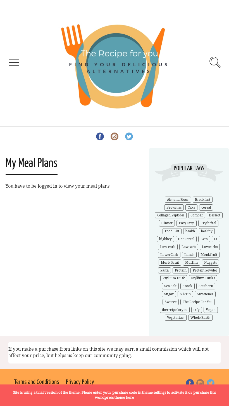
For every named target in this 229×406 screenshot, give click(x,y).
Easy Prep (186, 223)
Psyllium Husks (203, 278)
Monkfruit (209, 255)
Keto (204, 239)
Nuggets (210, 263)
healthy (207, 231)
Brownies (174, 207)
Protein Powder (205, 270)
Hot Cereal (186, 239)
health (190, 231)
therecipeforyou (174, 310)
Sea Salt (170, 286)
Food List (172, 231)
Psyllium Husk (174, 278)
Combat (196, 215)
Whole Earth (200, 318)
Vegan (211, 310)
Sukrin (185, 294)
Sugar (169, 294)
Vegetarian (175, 318)
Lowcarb (189, 247)
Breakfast (202, 200)
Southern (206, 286)
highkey (165, 239)
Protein (181, 270)
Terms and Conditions (36, 382)
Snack (187, 286)
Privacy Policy (80, 382)
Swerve (170, 302)
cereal (206, 207)
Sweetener (205, 294)
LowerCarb (169, 255)
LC (216, 239)
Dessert (214, 215)
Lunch (189, 255)
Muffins (191, 263)
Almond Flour (178, 200)
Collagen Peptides (170, 215)
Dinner (167, 223)
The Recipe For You (198, 302)
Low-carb (167, 247)
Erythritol (208, 223)
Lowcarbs (210, 247)
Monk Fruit (170, 263)
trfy (197, 310)
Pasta (164, 270)
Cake (191, 207)
